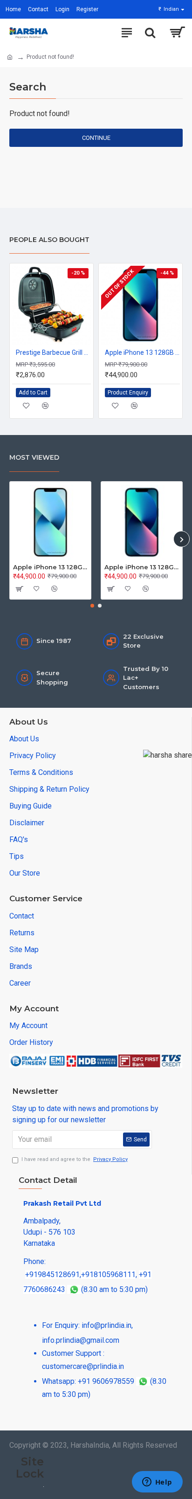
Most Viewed (34, 457)
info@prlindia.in (106, 1325)
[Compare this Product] (45, 405)
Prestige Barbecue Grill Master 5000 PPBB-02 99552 (53, 352)
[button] (10, 539)
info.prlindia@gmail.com (80, 1340)
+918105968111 (108, 1274)
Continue (96, 137)
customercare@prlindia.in (83, 1366)
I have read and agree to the (74, 1159)
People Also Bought (49, 239)
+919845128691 (52, 1274)
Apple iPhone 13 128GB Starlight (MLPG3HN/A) (50, 567)
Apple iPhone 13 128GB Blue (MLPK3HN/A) (142, 352)
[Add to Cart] (19, 589)
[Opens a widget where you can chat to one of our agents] (157, 1482)
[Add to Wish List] (26, 405)
